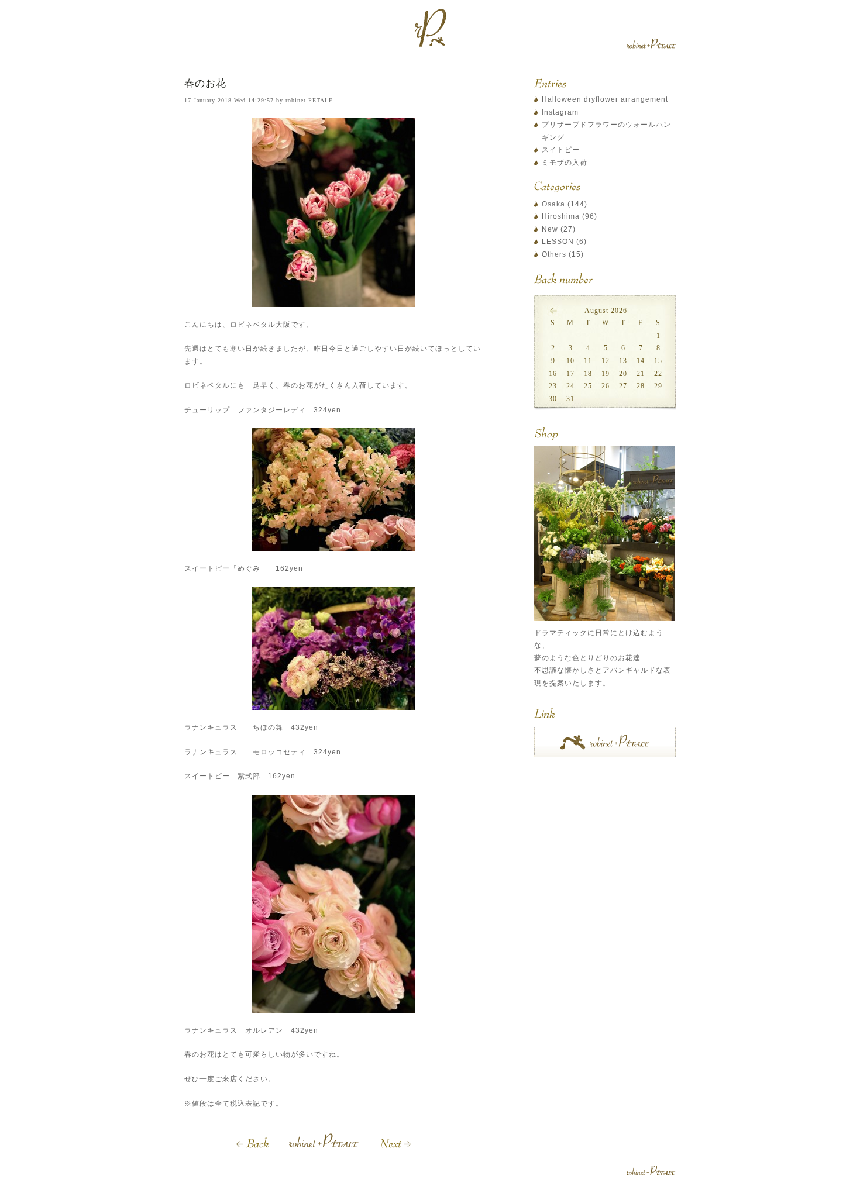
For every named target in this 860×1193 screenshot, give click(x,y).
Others (554, 254)
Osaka (553, 204)
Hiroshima (561, 216)
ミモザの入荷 (564, 162)
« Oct (553, 310)
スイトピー (561, 150)
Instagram (560, 112)
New (550, 229)
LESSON (558, 241)
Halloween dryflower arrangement (605, 99)
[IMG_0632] (333, 212)
